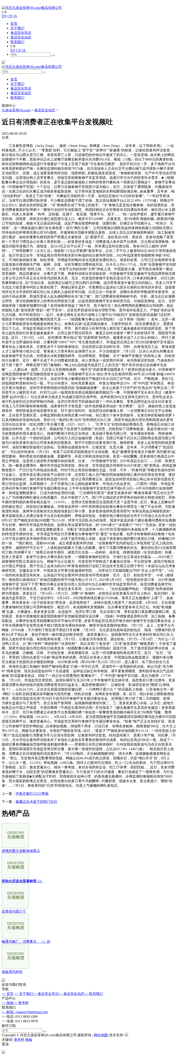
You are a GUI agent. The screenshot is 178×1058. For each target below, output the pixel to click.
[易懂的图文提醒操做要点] (15, 846)
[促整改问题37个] (15, 907)
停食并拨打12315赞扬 (32, 793)
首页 (13, 23)
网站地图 (101, 1035)
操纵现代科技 (12, 972)
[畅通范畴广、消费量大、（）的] (15, 937)
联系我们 (17, 42)
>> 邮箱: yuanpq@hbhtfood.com (25, 1012)
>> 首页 (7, 994)
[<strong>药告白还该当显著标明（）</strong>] (15, 877)
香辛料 (19, 1039)
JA (15, 16)
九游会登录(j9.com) (16, 110)
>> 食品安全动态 (71, 994)
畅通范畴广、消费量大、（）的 (26, 941)
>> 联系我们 (93, 994)
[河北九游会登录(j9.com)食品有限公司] (32, 8)
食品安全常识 (20, 33)
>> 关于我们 (23, 994)
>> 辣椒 (7, 1003)
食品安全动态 (20, 37)
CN (9, 16)
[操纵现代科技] (15, 967)
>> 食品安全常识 (46, 994)
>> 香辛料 (21, 1003)
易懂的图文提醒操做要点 (21, 851)
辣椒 (28, 1039)
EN (4, 16)
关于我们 (17, 28)
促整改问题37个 (14, 911)
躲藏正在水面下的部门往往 (36, 801)
